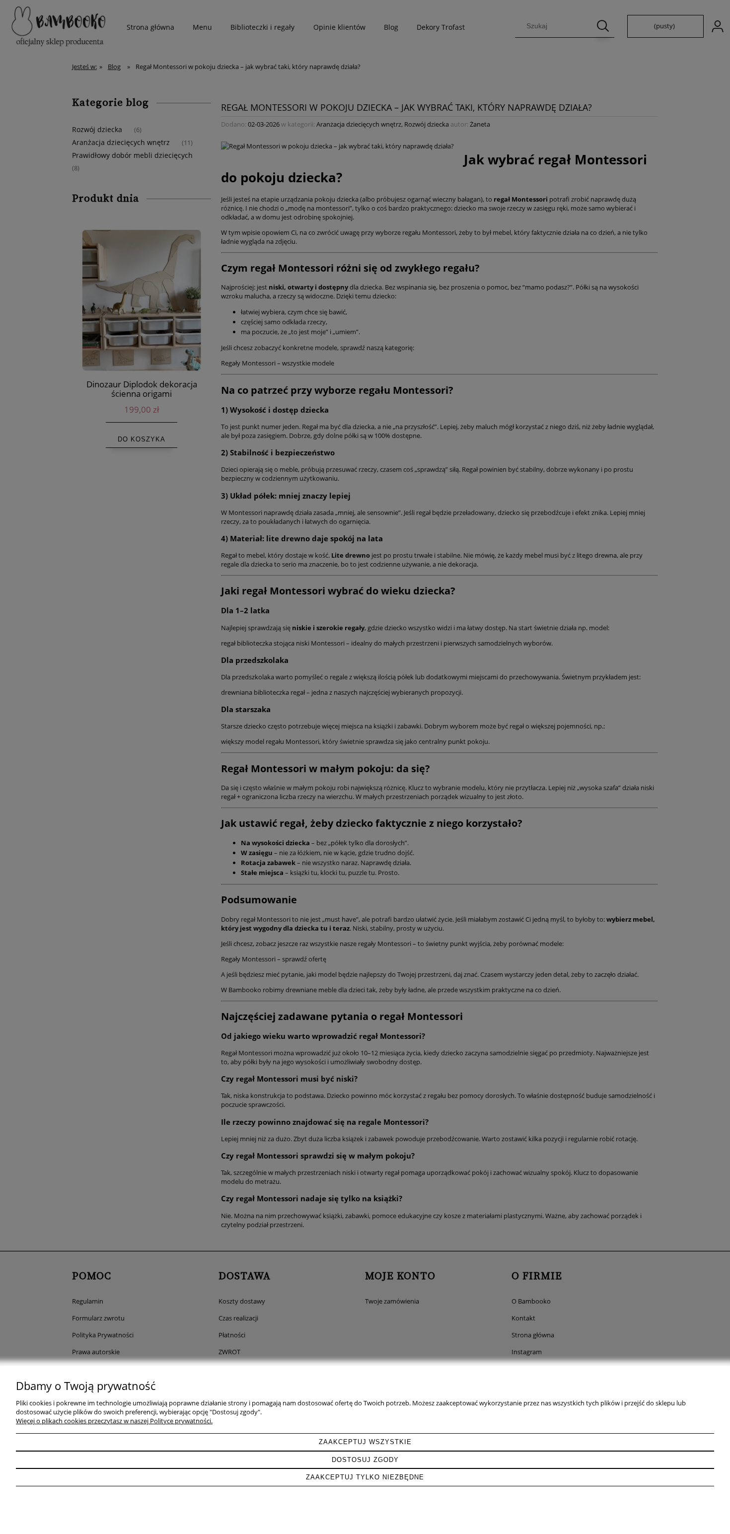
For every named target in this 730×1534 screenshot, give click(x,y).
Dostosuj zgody (365, 1459)
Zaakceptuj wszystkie (365, 1442)
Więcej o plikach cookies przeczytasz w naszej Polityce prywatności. (114, 1420)
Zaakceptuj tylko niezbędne (365, 1477)
